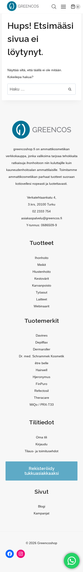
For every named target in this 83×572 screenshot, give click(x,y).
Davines (41, 335)
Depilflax (41, 342)
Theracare (41, 397)
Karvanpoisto (41, 285)
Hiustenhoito (42, 271)
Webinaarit (41, 306)
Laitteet (41, 299)
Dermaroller (41, 349)
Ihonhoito (41, 258)
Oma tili (41, 437)
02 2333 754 (41, 211)
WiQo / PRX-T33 (42, 404)
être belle (41, 363)
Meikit (41, 265)
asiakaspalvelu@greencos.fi (41, 218)
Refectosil (41, 391)
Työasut (41, 292)
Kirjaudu (41, 444)
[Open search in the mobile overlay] (54, 6)
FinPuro (41, 384)
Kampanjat (41, 513)
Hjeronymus (41, 377)
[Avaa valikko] (63, 6)
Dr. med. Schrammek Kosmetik (41, 356)
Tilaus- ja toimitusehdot (41, 451)
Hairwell (41, 370)
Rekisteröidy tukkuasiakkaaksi (41, 471)
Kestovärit (41, 278)
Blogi (41, 506)
